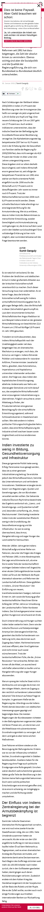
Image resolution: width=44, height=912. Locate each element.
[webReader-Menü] (3, 93)
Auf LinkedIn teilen (36, 89)
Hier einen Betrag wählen (18, 41)
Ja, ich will (35, 907)
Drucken (40, 89)
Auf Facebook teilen (23, 89)
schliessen (38, 5)
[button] (11, 93)
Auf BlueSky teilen (31, 89)
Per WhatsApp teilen (27, 89)
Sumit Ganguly (22, 83)
